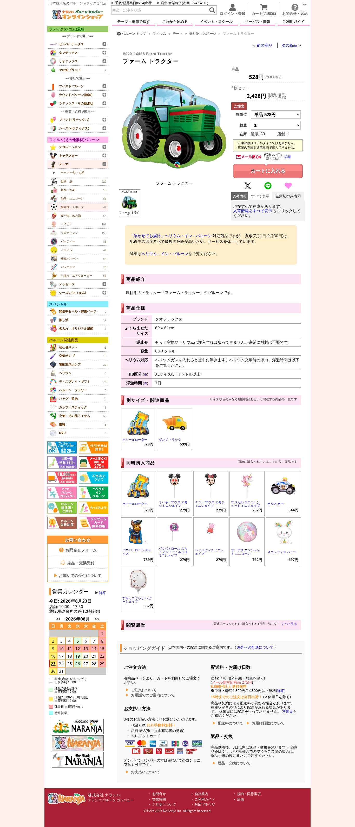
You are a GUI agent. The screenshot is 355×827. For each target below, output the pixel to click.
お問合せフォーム (80, 549)
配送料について (230, 723)
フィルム (159, 33)
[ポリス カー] (283, 485)
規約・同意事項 (249, 794)
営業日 (287, 711)
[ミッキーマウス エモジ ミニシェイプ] (174, 485)
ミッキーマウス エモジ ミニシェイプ (173, 504)
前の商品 (265, 45)
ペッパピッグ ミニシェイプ (209, 552)
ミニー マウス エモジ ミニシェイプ (210, 504)
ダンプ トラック (170, 439)
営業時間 (159, 799)
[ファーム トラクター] (174, 174)
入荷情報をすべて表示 (252, 211)
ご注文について (143, 690)
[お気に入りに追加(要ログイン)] (288, 188)
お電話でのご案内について (153, 695)
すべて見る (289, 624)
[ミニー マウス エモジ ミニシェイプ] (211, 485)
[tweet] (248, 188)
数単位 (241, 114)
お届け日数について (268, 723)
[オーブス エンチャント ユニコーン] (247, 531)
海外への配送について (255, 647)
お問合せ (159, 794)
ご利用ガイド (205, 799)
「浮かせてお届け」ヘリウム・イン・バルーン (171, 235)
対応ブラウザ (205, 804)
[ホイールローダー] (138, 422)
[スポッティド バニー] (283, 531)
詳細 (102, 592)
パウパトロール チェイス (136, 552)
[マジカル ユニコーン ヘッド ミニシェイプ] (247, 485)
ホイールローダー (134, 439)
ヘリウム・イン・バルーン (164, 253)
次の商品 (289, 45)
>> (97, 619)
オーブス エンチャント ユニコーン (245, 552)
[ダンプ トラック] (174, 422)
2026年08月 (78, 619)
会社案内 (201, 794)
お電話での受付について (78, 575)
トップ (134, 33)
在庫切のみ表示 (288, 196)
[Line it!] (268, 188)
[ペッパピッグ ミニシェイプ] (211, 531)
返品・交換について (234, 763)
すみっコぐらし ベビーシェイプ (136, 600)
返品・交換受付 (80, 562)
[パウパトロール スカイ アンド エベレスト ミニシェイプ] (174, 531)
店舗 (164, 3)
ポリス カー (275, 504)
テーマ (178, 33)
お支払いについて (145, 772)
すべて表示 (260, 196)
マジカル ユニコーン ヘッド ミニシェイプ (245, 504)
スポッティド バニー (281, 552)
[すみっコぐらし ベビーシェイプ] (138, 581)
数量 (243, 125)
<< (58, 619)
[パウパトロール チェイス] (138, 531)
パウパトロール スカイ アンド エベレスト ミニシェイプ (173, 551)
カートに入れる (268, 171)
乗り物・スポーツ (202, 33)
